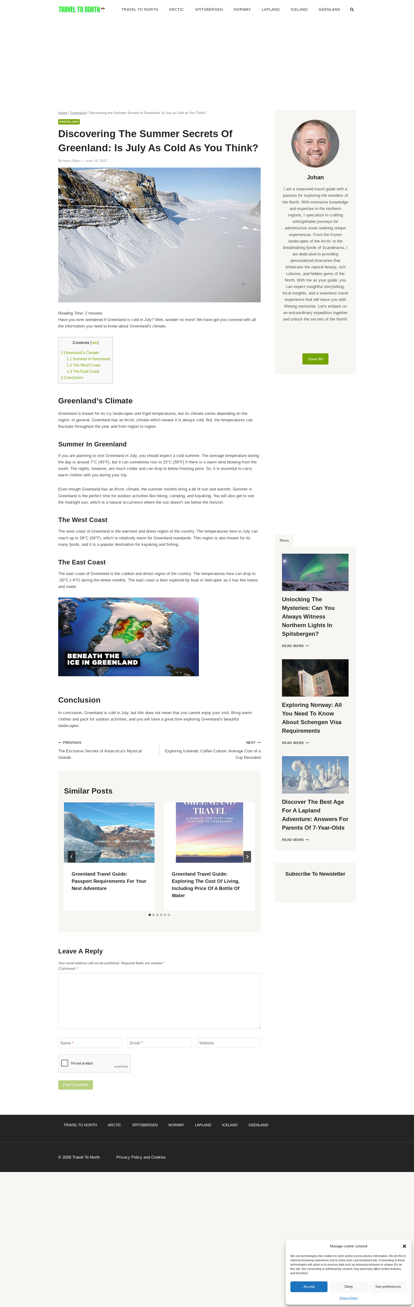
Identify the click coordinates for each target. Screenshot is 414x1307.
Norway (242, 9)
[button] (404, 1246)
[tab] (150, 915)
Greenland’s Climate (80, 352)
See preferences (388, 1286)
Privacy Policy (348, 1298)
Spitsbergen (209, 9)
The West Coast (83, 365)
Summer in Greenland (88, 359)
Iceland (299, 9)
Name (67, 1043)
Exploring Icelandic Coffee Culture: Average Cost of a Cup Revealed (212, 750)
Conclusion (72, 377)
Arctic (176, 9)
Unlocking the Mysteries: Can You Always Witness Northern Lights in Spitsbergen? (308, 616)
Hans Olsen (71, 161)
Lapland (271, 9)
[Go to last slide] (71, 856)
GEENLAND (329, 9)
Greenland (69, 122)
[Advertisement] (207, 55)
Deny (349, 1286)
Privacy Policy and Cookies (141, 1157)
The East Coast (83, 371)
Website (206, 1043)
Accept (309, 1286)
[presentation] (109, 832)
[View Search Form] (352, 9)
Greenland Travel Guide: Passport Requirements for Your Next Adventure (109, 881)
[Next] (247, 856)
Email (136, 1043)
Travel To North (139, 9)
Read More (295, 646)
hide (94, 343)
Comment (68, 968)
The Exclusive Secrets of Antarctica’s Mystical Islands (100, 750)
